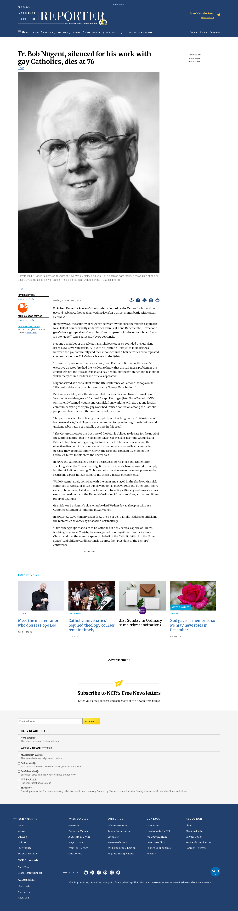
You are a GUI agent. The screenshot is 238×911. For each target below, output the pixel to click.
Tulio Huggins (25, 632)
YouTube (105, 872)
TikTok (118, 872)
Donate (194, 32)
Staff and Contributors (198, 842)
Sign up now (207, 17)
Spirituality (93, 32)
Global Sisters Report (139, 32)
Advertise (23, 897)
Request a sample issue (121, 853)
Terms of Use (95, 882)
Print (157, 300)
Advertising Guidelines (78, 882)
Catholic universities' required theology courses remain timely (91, 625)
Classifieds (24, 886)
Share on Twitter (144, 300)
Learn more (32, 332)
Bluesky (86, 872)
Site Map (120, 882)
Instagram (112, 872)
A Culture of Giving (79, 836)
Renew (203, 32)
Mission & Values (195, 831)
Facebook (99, 872)
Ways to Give (75, 842)
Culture (62, 32)
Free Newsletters (117, 842)
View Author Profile (26, 299)
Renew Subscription (119, 831)
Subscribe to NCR (117, 825)
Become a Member (79, 831)
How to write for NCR (159, 831)
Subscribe (215, 32)
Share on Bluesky (132, 300)
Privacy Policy (194, 836)
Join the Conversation (29, 326)
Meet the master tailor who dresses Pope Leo (38, 623)
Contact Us (153, 825)
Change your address (159, 847)
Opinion (77, 32)
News (36, 32)
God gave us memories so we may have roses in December (192, 625)
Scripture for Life (28, 853)
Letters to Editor (156, 842)
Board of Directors (196, 847)
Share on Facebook (138, 300)
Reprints (152, 853)
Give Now (73, 825)
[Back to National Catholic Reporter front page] (62, 18)
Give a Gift (113, 836)
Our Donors (75, 853)
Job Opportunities (157, 836)
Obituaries (24, 892)
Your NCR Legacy (78, 847)
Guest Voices (181, 607)
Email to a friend (151, 300)
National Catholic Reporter (215, 871)
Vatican (48, 32)
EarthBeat (112, 32)
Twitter (92, 872)
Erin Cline (73, 637)
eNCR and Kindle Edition (122, 847)
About (189, 825)
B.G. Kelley (175, 637)
